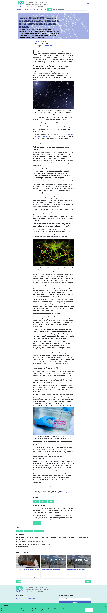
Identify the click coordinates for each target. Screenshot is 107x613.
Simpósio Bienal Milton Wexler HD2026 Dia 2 (76, 570)
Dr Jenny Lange (41, 41)
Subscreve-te (75, 602)
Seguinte (88, 581)
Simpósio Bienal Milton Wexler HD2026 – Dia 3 (51, 570)
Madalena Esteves (48, 47)
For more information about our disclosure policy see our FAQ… (50, 493)
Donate (36, 523)
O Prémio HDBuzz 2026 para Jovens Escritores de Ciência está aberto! (28, 570)
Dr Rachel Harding (47, 45)
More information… (46, 611)
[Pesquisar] (88, 9)
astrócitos (20, 531)
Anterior (19, 581)
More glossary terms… (84, 550)
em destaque (28, 531)
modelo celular (39, 531)
